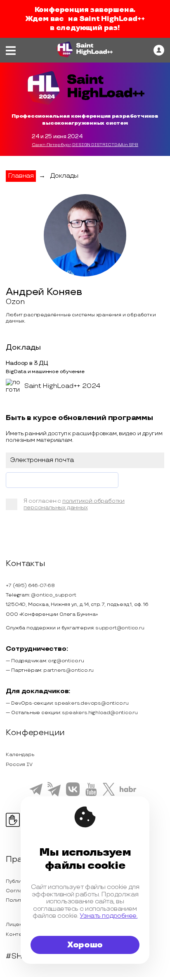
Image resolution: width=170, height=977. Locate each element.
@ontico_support (53, 595)
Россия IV (19, 764)
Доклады (64, 176)
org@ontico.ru (66, 661)
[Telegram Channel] (54, 795)
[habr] (128, 791)
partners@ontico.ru (68, 670)
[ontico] (158, 50)
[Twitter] (109, 794)
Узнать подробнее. (108, 916)
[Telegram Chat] (35, 793)
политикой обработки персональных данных (74, 504)
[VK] (73, 794)
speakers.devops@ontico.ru (91, 703)
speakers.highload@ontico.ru (100, 712)
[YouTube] (91, 794)
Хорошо (85, 945)
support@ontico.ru (119, 628)
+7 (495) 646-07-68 (30, 585)
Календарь (20, 754)
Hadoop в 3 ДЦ (27, 363)
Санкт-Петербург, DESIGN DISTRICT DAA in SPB (85, 144)
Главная (21, 176)
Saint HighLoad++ (112, 19)
